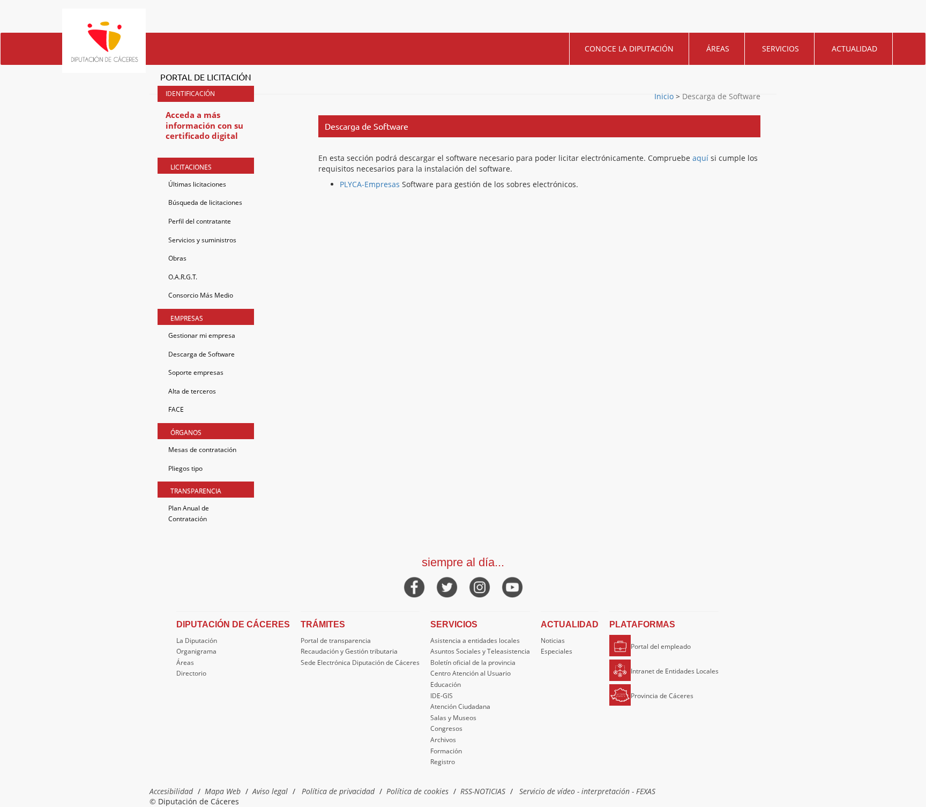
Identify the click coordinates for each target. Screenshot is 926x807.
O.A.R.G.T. (182, 277)
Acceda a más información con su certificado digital (204, 125)
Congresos (446, 728)
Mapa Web (223, 791)
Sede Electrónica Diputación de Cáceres (360, 662)
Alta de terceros (192, 391)
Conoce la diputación (629, 48)
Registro (442, 761)
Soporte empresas (195, 372)
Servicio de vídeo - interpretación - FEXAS (587, 791)
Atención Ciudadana (460, 706)
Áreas (717, 48)
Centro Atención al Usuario (470, 673)
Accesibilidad (171, 791)
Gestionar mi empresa (201, 335)
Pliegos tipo (185, 468)
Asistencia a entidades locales (475, 640)
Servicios (780, 48)
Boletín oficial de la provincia (473, 662)
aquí (700, 158)
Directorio (191, 673)
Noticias (553, 640)
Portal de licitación (205, 76)
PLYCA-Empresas (370, 184)
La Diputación (196, 640)
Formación (446, 751)
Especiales (556, 651)
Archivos (443, 739)
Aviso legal (270, 791)
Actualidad (854, 48)
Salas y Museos (453, 717)
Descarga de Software (201, 354)
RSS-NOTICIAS (482, 791)
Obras (177, 258)
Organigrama (196, 651)
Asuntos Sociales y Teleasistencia (480, 651)
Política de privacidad (338, 791)
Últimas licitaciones (197, 184)
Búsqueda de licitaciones (205, 202)
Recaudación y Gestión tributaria (349, 651)
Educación (445, 684)
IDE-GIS (441, 695)
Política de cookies (417, 791)
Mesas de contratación (202, 449)
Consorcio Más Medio (200, 295)
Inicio (665, 96)
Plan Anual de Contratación (188, 513)
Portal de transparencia (336, 640)
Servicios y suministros (202, 240)
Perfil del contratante (199, 221)
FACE (176, 409)
